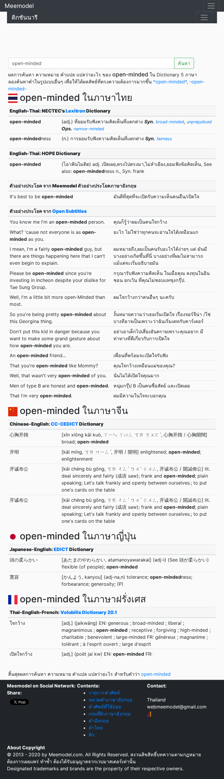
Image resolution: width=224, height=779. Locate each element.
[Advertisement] (112, 39)
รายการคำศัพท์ (104, 693)
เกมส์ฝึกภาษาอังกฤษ (110, 714)
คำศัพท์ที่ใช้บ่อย (105, 707)
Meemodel (19, 5)
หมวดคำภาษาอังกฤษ (110, 700)
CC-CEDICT (64, 424)
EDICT (61, 549)
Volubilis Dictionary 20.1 (88, 612)
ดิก (91, 735)
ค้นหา (184, 63)
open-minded (156, 674)
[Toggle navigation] (211, 6)
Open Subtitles (69, 211)
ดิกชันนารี (25, 17)
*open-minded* (170, 82)
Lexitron (75, 111)
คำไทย (96, 728)
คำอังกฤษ (99, 721)
